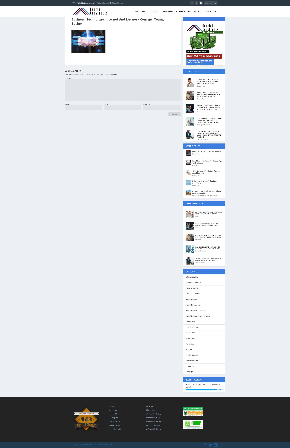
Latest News (196, 154)
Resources (211, 11)
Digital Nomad (183, 11)
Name (67, 104)
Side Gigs (198, 11)
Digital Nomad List (193, 305)
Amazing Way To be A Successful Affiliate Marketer (105, 3)
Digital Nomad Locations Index (198, 316)
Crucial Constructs (193, 294)
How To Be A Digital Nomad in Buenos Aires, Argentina (203, 386)
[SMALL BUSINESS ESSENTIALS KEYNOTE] (188, 153)
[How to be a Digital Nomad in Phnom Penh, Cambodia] (188, 192)
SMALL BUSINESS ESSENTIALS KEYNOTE (207, 152)
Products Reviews (153, 425)
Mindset (189, 349)
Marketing (195, 165)
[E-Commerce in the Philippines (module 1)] (188, 182)
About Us (113, 410)
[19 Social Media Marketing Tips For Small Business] (188, 172)
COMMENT (69, 78)
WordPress (109, 445)
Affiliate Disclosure (153, 429)
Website (146, 104)
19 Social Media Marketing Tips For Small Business (206, 172)
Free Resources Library (155, 421)
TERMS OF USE (115, 429)
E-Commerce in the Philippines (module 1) (204, 182)
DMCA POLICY (114, 421)
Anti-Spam (113, 418)
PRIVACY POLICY (115, 425)
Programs (168, 11)
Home (111, 406)
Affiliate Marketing (193, 277)
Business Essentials (193, 283)
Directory (140, 11)
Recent (154, 11)
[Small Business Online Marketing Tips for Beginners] (188, 162)
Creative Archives (192, 288)
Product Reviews (192, 361)
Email (106, 104)
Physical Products (192, 355)
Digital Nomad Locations (210, 195)
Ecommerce (190, 321)
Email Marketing (192, 327)
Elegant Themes (88, 445)
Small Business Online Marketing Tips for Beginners (207, 162)
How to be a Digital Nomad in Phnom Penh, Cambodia (207, 192)
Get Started (190, 333)
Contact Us (113, 414)
